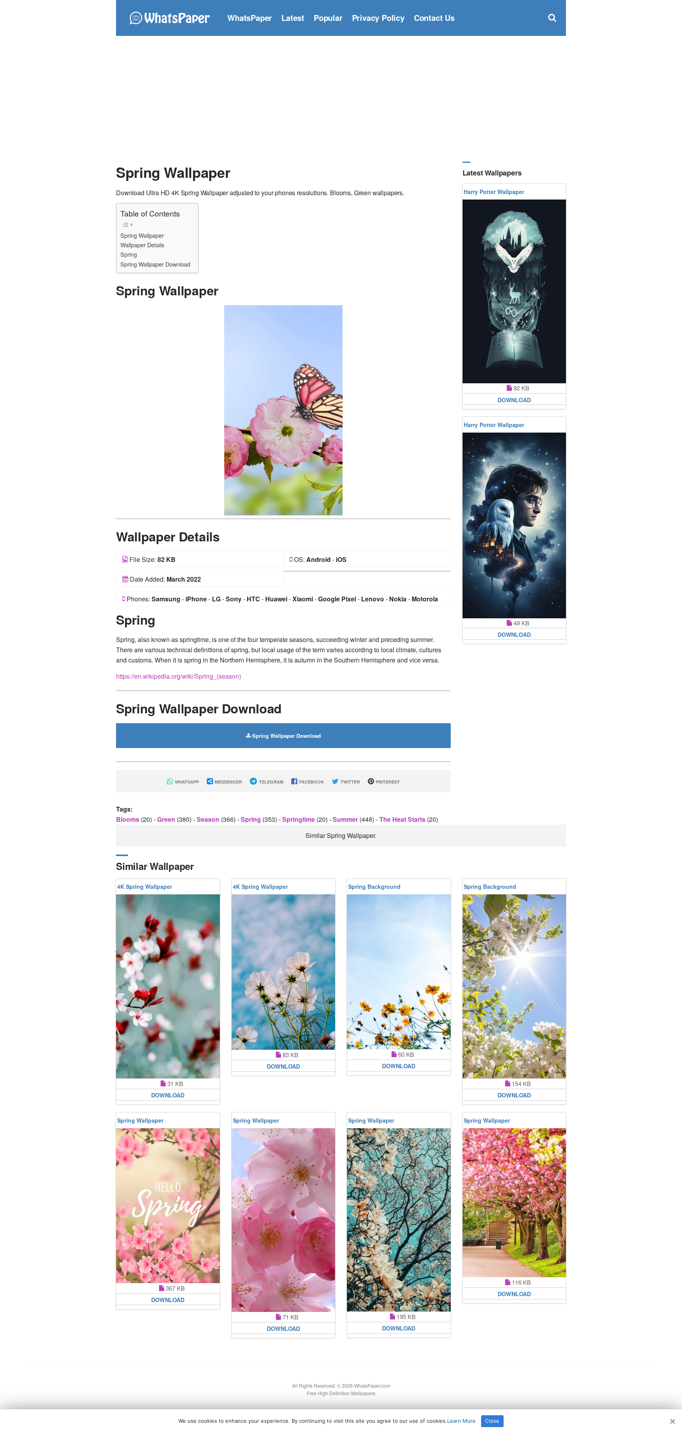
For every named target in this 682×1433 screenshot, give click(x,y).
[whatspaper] (169, 16)
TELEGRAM (270, 782)
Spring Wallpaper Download (155, 264)
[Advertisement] (341, 98)
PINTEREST (387, 782)
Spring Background (374, 886)
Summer (346, 819)
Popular (328, 17)
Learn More (461, 1421)
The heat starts (403, 819)
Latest (292, 17)
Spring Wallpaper (142, 235)
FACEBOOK (311, 782)
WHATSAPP (186, 782)
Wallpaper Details (142, 245)
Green (167, 819)
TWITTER (349, 782)
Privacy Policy (378, 17)
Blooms (128, 819)
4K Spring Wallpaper (144, 886)
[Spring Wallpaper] (283, 409)
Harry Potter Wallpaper (494, 192)
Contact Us (434, 17)
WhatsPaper (249, 17)
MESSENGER (228, 782)
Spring (128, 254)
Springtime (299, 819)
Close (492, 1421)
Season (209, 819)
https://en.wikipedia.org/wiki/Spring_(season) (178, 676)
